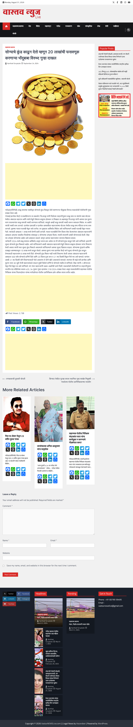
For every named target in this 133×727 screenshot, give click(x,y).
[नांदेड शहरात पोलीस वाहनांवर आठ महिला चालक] (39, 637)
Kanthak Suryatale (14, 63)
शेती (106, 26)
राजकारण (68, 26)
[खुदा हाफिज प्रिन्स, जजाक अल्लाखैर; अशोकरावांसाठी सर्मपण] (39, 657)
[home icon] (6, 26)
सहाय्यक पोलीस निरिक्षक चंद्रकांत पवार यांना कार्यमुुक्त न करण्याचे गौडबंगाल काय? (79, 438)
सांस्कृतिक (88, 26)
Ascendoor (81, 723)
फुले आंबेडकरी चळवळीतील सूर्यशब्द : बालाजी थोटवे (114, 78)
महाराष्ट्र (48, 26)
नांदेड (58, 26)
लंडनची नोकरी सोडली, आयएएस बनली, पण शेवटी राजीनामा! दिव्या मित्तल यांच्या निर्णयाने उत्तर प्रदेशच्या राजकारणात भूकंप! (113, 57)
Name (6, 540)
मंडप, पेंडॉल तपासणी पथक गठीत (47, 617)
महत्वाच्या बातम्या (18, 26)
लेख (98, 26)
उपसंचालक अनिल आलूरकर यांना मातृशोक (48, 448)
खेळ (78, 26)
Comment (8, 505)
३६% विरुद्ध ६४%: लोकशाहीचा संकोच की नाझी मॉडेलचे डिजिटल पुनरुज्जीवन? (112, 73)
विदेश (38, 26)
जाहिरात (116, 26)
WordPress (102, 723)
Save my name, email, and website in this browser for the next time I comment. (42, 565)
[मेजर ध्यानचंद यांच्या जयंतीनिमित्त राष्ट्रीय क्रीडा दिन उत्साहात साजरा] (39, 705)
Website (6, 553)
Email (54, 540)
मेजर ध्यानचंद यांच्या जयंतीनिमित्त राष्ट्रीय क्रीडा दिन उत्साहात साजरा (113, 65)
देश (30, 26)
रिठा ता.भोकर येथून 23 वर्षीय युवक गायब (14, 438)
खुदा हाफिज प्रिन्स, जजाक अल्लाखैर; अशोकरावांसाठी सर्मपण (53, 653)
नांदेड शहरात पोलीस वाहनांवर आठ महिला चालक (52, 633)
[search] (129, 30)
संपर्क (14, 33)
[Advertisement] (48, 181)
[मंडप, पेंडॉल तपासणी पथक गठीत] (80, 608)
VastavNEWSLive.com (51, 723)
